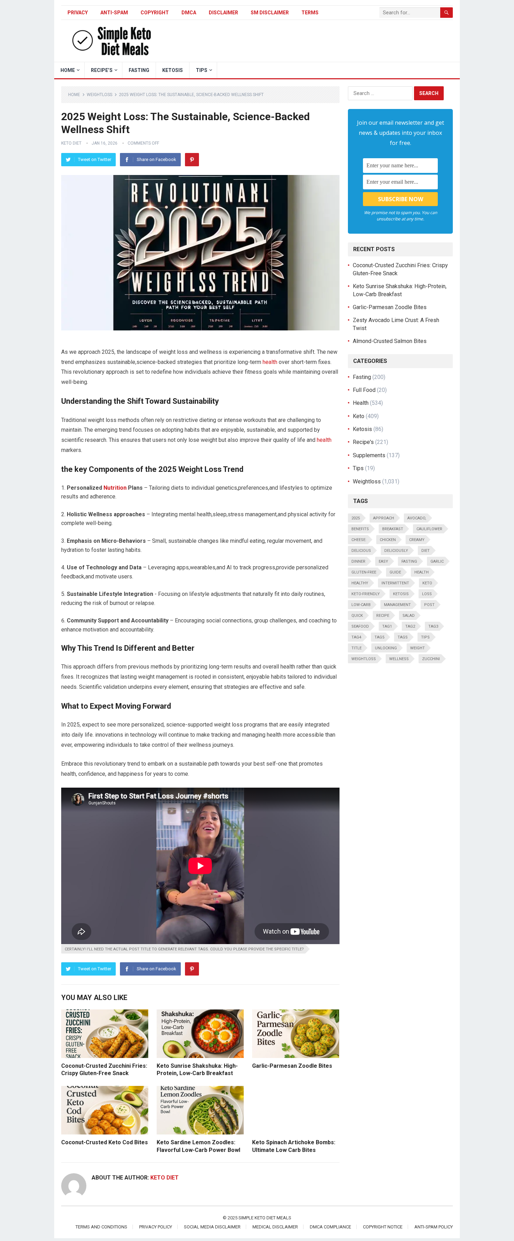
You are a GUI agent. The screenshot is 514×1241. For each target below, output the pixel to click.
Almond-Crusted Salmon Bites (390, 341)
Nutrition (115, 487)
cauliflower (429, 529)
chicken (388, 540)
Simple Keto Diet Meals (264, 1217)
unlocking (386, 648)
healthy (359, 583)
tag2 (410, 626)
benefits (360, 529)
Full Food (364, 390)
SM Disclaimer (270, 12)
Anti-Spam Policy (433, 1226)
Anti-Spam (114, 12)
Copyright (155, 12)
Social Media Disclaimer (212, 1226)
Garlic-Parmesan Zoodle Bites (292, 1066)
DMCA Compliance (330, 1226)
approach (383, 518)
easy (383, 561)
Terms (310, 12)
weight (417, 648)
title (356, 648)
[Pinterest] (192, 159)
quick (357, 615)
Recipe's (363, 442)
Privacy (77, 12)
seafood (360, 626)
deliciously (396, 550)
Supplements (369, 455)
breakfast (392, 529)
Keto (358, 416)
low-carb (361, 605)
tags (403, 637)
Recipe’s (102, 70)
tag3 (433, 626)
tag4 (356, 637)
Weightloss (99, 94)
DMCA (188, 12)
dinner (358, 561)
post (429, 605)
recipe (382, 615)
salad (408, 615)
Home (74, 94)
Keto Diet (71, 143)
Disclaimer (223, 12)
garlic (437, 561)
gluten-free (363, 572)
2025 (355, 518)
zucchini (431, 659)
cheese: (358, 540)
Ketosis (172, 70)
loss (427, 594)
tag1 (387, 626)
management (397, 605)
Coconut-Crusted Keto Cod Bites (104, 1142)
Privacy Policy (155, 1226)
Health (361, 403)
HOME (67, 70)
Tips (201, 70)
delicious (361, 550)
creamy (416, 540)
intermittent (395, 583)
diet (425, 550)
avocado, (416, 518)
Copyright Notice (382, 1226)
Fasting (139, 70)
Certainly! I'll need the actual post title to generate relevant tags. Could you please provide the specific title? (184, 949)
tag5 (379, 637)
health (270, 362)
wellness (399, 659)
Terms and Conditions (101, 1226)
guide (395, 572)
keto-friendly (365, 594)
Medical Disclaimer (275, 1226)
